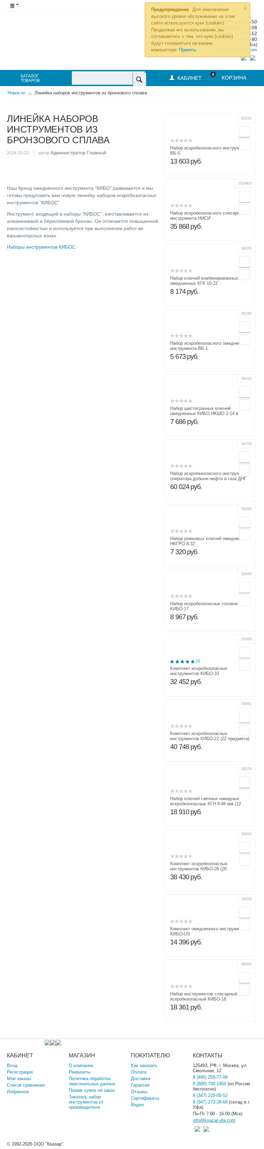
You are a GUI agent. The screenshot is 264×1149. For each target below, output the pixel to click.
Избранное (18, 1091)
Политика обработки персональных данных (92, 1081)
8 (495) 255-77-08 (210, 1077)
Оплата (138, 1072)
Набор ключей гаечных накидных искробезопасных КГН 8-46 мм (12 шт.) (205, 803)
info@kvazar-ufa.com (214, 1120)
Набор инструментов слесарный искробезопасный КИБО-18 (203, 996)
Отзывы (139, 1091)
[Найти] (139, 79)
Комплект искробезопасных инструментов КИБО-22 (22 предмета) (209, 736)
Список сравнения (26, 1085)
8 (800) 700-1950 (209, 1083)
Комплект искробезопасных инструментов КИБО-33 (199, 671)
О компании (81, 1065)
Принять (187, 49)
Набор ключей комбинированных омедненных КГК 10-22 (204, 281)
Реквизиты (79, 1072)
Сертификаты (145, 1098)
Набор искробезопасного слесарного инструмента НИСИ (208, 215)
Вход (12, 1065)
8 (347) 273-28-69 (210, 1102)
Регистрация (20, 1072)
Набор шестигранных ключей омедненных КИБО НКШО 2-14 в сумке (204, 413)
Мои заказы (19, 1078)
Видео (137, 1104)
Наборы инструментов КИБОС (41, 247)
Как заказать (144, 1065)
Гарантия (140, 1085)
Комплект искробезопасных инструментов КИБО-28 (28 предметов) (199, 869)
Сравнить (244, 144)
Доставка (140, 1078)
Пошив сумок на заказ (92, 1090)
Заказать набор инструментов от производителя (86, 1102)
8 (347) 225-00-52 (210, 1095)
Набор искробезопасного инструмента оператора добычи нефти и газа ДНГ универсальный (209, 478)
